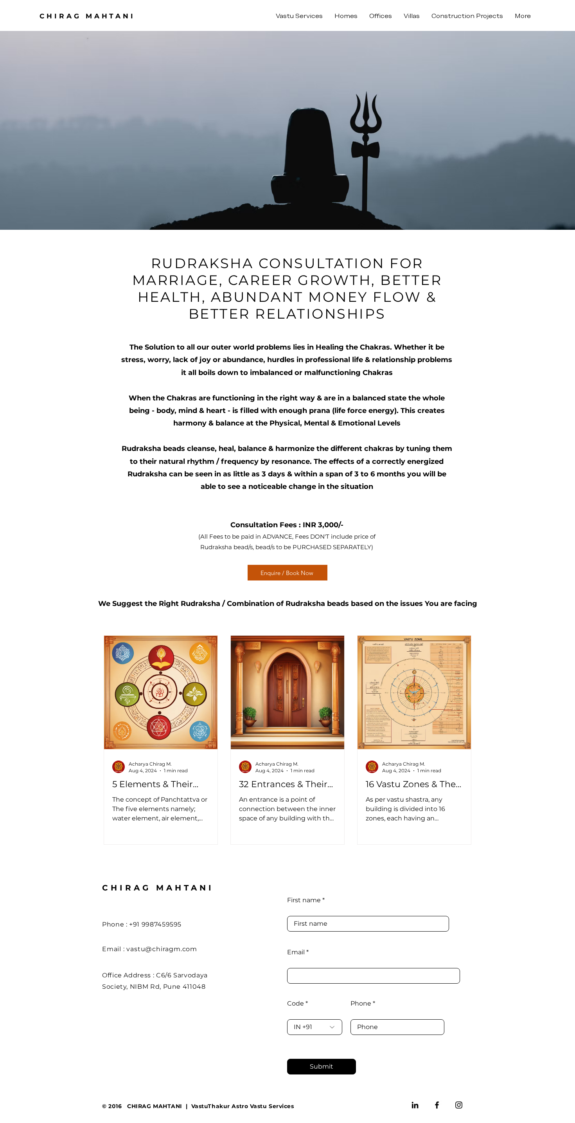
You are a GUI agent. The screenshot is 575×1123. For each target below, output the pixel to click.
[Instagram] (459, 1105)
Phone (360, 1003)
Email (296, 952)
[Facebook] (437, 1105)
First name (304, 900)
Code (295, 1003)
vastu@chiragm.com (161, 949)
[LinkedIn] (415, 1105)
